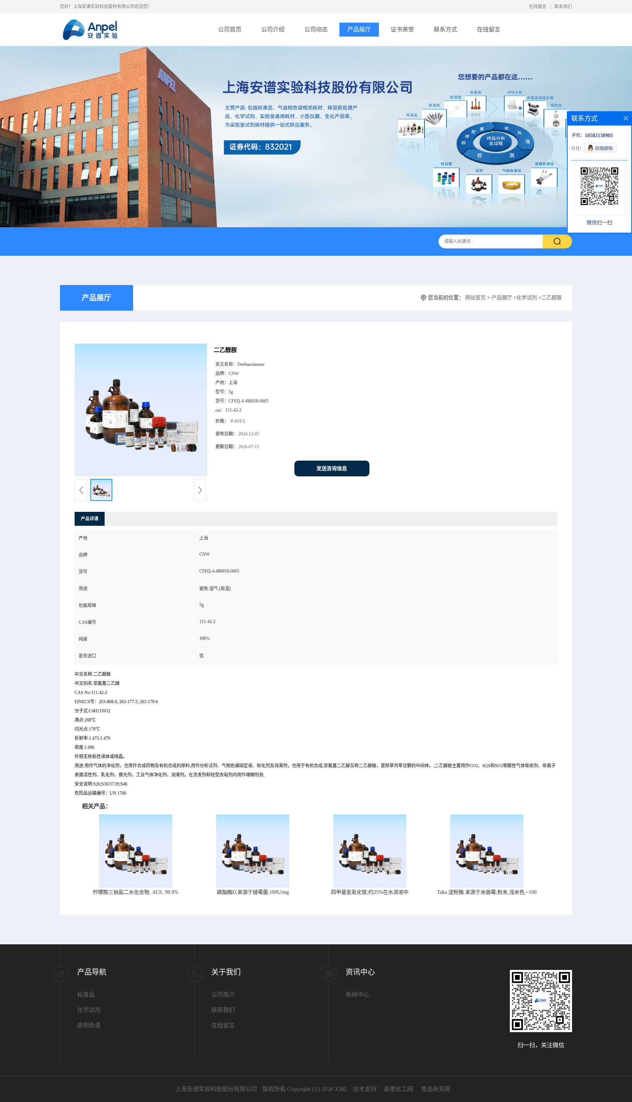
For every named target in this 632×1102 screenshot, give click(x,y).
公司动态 (316, 29)
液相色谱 (89, 1025)
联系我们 (563, 6)
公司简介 (223, 995)
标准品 (86, 995)
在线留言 (537, 6)
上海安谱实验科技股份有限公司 (216, 1089)
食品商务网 (435, 1089)
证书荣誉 (402, 29)
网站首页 (475, 297)
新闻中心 (357, 995)
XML (341, 1089)
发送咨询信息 (331, 468)
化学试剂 (526, 297)
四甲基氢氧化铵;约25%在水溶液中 (370, 892)
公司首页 (229, 29)
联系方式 (445, 29)
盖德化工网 (398, 1089)
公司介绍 (273, 29)
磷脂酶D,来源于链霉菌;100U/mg (253, 892)
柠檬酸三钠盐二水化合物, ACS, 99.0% (135, 892)
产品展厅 (359, 29)
